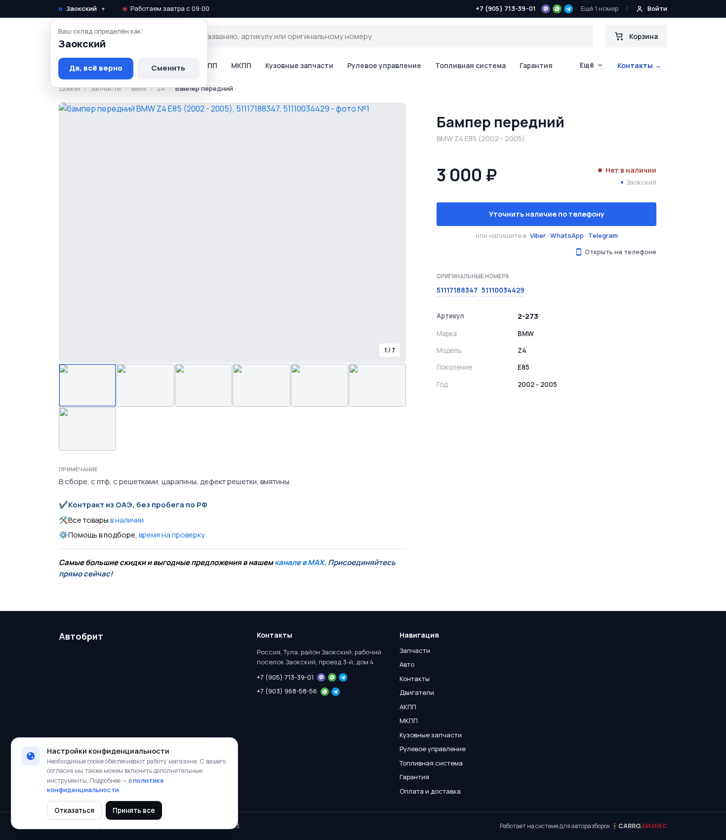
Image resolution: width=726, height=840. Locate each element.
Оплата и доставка (430, 791)
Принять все (134, 810)
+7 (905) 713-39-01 (506, 8)
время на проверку (172, 535)
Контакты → (639, 65)
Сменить (168, 68)
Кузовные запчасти (299, 65)
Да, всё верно (95, 68)
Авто (407, 664)
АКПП (208, 65)
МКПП (241, 65)
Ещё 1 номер (599, 8)
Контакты (415, 678)
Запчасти (105, 88)
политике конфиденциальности (105, 785)
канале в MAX (299, 562)
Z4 (161, 88)
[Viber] (545, 8)
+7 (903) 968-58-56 (287, 691)
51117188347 (457, 290)
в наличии (127, 520)
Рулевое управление (384, 65)
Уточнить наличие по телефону (547, 214)
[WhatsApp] (557, 8)
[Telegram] (568, 8)
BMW (139, 88)
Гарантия (536, 65)
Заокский (86, 8)
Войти (657, 8)
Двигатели (417, 692)
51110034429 (503, 290)
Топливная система (470, 65)
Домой (69, 88)
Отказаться (74, 810)
